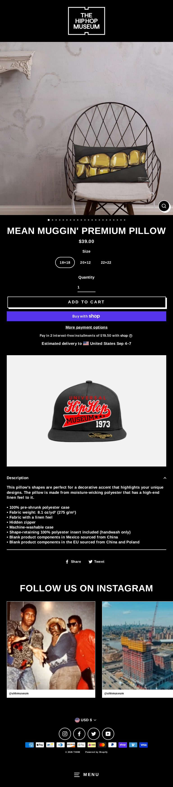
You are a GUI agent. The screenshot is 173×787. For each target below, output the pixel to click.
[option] (86, 128)
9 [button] (78, 220)
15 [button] (100, 220)
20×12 (85, 262)
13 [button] (92, 220)
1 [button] (49, 220)
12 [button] (89, 220)
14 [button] (96, 220)
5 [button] (64, 220)
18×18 (65, 262)
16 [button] (103, 220)
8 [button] (74, 220)
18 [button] (110, 220)
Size (86, 251)
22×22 (106, 262)
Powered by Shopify (96, 752)
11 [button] (85, 220)
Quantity (86, 277)
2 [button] (53, 220)
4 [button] (60, 220)
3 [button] (56, 220)
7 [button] (71, 220)
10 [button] (82, 220)
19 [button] (114, 220)
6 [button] (67, 220)
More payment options (87, 327)
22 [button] (125, 220)
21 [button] (121, 220)
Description (18, 478)
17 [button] (107, 220)
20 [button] (118, 220)
